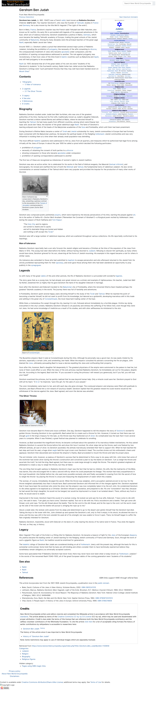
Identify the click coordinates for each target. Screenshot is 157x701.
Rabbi (114, 88)
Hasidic (116, 37)
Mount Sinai (24, 71)
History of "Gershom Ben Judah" (36, 636)
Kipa (120, 99)
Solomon (128, 67)
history (42, 628)
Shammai (118, 69)
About (45, 3)
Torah (109, 51)
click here (88, 622)
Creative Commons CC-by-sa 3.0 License (74, 617)
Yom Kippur (57, 220)
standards (24, 617)
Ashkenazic (100, 134)
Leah (126, 65)
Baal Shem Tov (112, 76)
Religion (25, 654)
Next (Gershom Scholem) (128, 17)
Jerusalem (112, 60)
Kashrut (129, 46)
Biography (26, 656)
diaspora (133, 535)
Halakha (124, 46)
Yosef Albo (111, 74)
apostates (65, 52)
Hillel (113, 69)
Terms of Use (95, 682)
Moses (110, 67)
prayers (58, 215)
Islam (110, 112)
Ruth (119, 67)
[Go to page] (154, 3)
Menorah (122, 101)
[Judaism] (119, 24)
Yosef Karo (118, 74)
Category (119, 31)
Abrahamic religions (111, 114)
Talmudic (80, 23)
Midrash (124, 51)
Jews (111, 33)
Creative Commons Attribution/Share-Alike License (42, 682)
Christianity (105, 112)
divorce (93, 49)
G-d (37, 382)
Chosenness (111, 46)
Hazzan (124, 88)
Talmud (119, 51)
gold (27, 436)
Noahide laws (111, 44)
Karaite (130, 38)
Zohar (124, 56)
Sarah (112, 65)
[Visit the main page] (15, 3)
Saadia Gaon (110, 71)
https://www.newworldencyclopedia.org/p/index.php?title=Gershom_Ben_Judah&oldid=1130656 (70, 646)
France (95, 23)
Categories (23, 648)
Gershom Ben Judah (31, 629)
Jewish (74, 131)
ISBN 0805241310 (88, 587)
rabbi (63, 20)
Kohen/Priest (110, 90)
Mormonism (108, 116)
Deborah (115, 67)
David (123, 67)
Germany (26, 25)
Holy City (31, 224)
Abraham (113, 64)
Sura (83, 127)
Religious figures (28, 659)
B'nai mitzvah (115, 83)
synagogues (36, 265)
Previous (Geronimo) (26, 17)
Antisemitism (112, 121)
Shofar (127, 101)
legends (119, 276)
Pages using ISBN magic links (34, 666)
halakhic (37, 141)
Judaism (119, 29)
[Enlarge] (47, 196)
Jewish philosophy (119, 40)
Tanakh (114, 51)
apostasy (59, 263)
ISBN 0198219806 (105, 601)
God (117, 44)
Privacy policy (14, 671)
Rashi (116, 71)
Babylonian (67, 287)
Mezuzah (116, 101)
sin (134, 215)
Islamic (64, 57)
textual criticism (116, 164)
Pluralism (130, 114)
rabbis (43, 276)
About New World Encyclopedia (14, 674)
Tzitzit (111, 101)
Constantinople (51, 299)
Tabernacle (129, 96)
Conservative (120, 35)
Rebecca (117, 65)
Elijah (109, 69)
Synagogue (110, 96)
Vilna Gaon (128, 76)
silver (93, 436)
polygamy (53, 49)
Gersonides (125, 72)
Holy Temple (122, 96)
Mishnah (70, 167)
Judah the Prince (126, 69)
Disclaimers (14, 676)
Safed (117, 60)
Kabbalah (127, 42)
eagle (54, 450)
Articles (36, 3)
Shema (120, 107)
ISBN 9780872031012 (104, 598)
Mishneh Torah (126, 53)
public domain (103, 583)
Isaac (118, 64)
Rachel (122, 65)
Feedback (55, 3)
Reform (126, 35)
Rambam (113, 72)
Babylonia (35, 40)
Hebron (122, 60)
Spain (96, 57)
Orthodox (113, 35)
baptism (71, 260)
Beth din (117, 92)
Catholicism (116, 112)
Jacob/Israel (124, 64)
